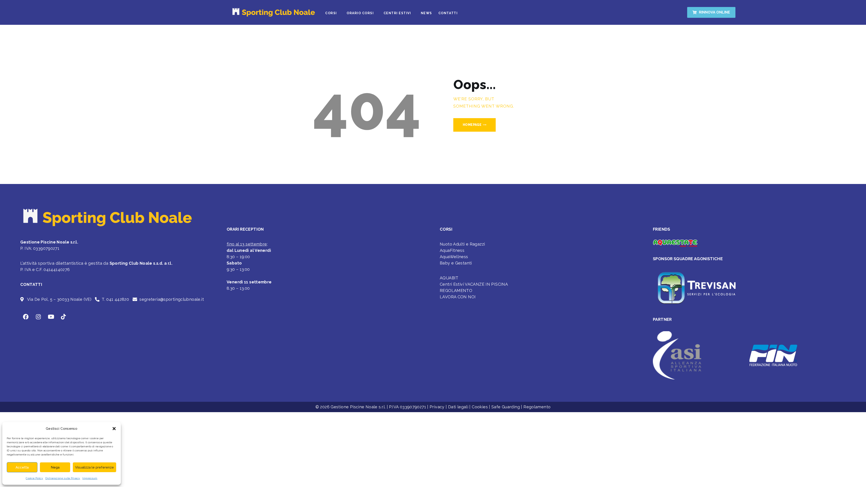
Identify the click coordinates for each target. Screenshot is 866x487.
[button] (114, 428)
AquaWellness (454, 256)
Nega (55, 467)
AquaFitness (452, 250)
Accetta (22, 467)
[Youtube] (51, 316)
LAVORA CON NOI (458, 296)
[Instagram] (38, 316)
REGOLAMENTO (456, 290)
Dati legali (458, 406)
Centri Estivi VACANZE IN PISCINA (474, 284)
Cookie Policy (34, 478)
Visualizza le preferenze (94, 467)
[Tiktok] (63, 316)
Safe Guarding (505, 406)
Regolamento (536, 406)
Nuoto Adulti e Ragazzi (462, 244)
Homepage (472, 124)
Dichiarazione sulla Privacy (62, 478)
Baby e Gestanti (456, 263)
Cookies (480, 406)
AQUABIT (449, 278)
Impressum (89, 478)
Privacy (437, 406)
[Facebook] (26, 316)
